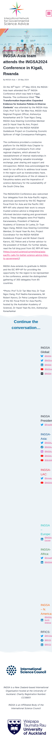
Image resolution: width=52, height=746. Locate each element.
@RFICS (48, 640)
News (21, 51)
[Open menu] (49, 13)
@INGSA (48, 356)
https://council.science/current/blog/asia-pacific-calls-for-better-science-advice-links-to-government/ (26, 255)
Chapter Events (10, 51)
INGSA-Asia (10, 80)
